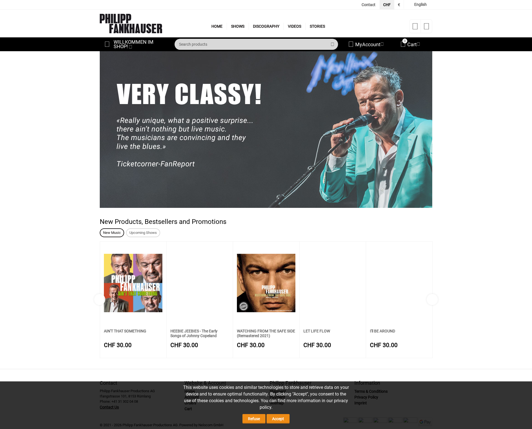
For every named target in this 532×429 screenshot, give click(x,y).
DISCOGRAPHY (266, 26)
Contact (368, 4)
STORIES (317, 26)
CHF (387, 4)
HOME (216, 26)
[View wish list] (415, 28)
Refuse (254, 419)
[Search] (332, 44)
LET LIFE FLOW (316, 331)
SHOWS (237, 26)
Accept (278, 419)
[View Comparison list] (426, 28)
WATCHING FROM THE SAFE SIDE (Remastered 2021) (266, 333)
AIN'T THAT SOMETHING (125, 331)
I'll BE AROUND (382, 331)
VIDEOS (294, 26)
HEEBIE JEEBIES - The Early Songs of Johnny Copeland (194, 333)
